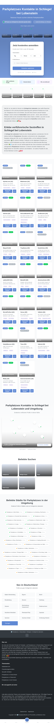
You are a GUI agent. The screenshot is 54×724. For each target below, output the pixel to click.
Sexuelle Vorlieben (7, 672)
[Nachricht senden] (14, 191)
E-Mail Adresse (16, 59)
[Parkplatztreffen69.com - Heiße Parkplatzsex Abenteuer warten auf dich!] (27, 2)
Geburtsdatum (16, 52)
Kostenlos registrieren (28, 68)
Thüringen (29, 631)
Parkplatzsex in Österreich (9, 677)
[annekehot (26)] (14, 431)
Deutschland (22, 631)
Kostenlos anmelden (43, 444)
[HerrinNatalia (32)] (39, 425)
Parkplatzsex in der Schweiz (9, 680)
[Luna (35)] (19, 427)
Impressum (31, 711)
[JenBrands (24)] (34, 422)
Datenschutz (23, 711)
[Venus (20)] (24, 434)
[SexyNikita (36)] (11, 419)
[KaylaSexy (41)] (42, 436)
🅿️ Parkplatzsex (15, 631)
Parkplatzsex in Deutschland (9, 674)
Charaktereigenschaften (8, 669)
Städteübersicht (6, 666)
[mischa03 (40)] (32, 430)
